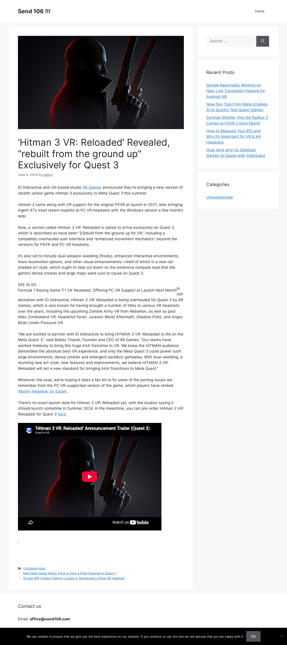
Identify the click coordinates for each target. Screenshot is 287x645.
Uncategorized (34, 568)
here (62, 414)
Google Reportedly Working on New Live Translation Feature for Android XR (235, 91)
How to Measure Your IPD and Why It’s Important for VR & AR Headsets (233, 137)
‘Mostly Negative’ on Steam (42, 391)
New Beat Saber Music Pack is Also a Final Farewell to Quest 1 (69, 573)
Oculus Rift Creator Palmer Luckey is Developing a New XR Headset (74, 578)
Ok (253, 636)
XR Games (92, 187)
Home (260, 11)
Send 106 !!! (34, 11)
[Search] (262, 41)
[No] (281, 636)
